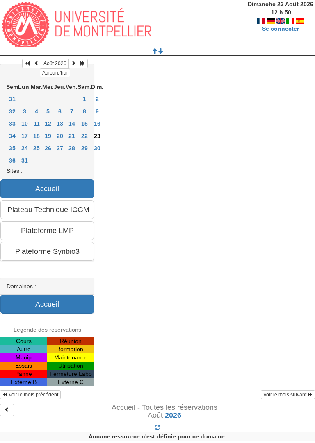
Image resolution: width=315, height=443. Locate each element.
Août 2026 (54, 63)
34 (12, 136)
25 (36, 148)
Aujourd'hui (55, 73)
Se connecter (280, 28)
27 (60, 148)
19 (48, 136)
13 (60, 123)
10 (24, 123)
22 (84, 136)
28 (71, 148)
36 (12, 160)
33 (12, 123)
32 (12, 111)
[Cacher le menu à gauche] (7, 410)
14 (71, 123)
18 (36, 136)
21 (71, 136)
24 (24, 148)
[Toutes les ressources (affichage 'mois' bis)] (157, 428)
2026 (173, 415)
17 (24, 136)
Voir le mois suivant (285, 395)
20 (60, 136)
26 (48, 148)
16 (97, 123)
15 (84, 123)
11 (37, 123)
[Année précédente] (27, 63)
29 (84, 148)
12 (48, 123)
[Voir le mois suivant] (73, 63)
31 (12, 99)
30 (97, 148)
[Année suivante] (83, 63)
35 (12, 148)
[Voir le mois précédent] (36, 63)
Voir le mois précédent (32, 395)
